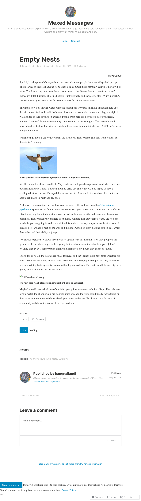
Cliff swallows (37, 358)
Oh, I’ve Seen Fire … (30, 396)
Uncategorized (46, 66)
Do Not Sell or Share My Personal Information (82, 464)
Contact (75, 41)
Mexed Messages (70, 23)
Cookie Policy (69, 490)
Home (64, 41)
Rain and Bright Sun (109, 396)
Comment (112, 440)
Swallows (63, 358)
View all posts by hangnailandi (46, 381)
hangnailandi (28, 66)
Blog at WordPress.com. (50, 464)
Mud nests (51, 358)
